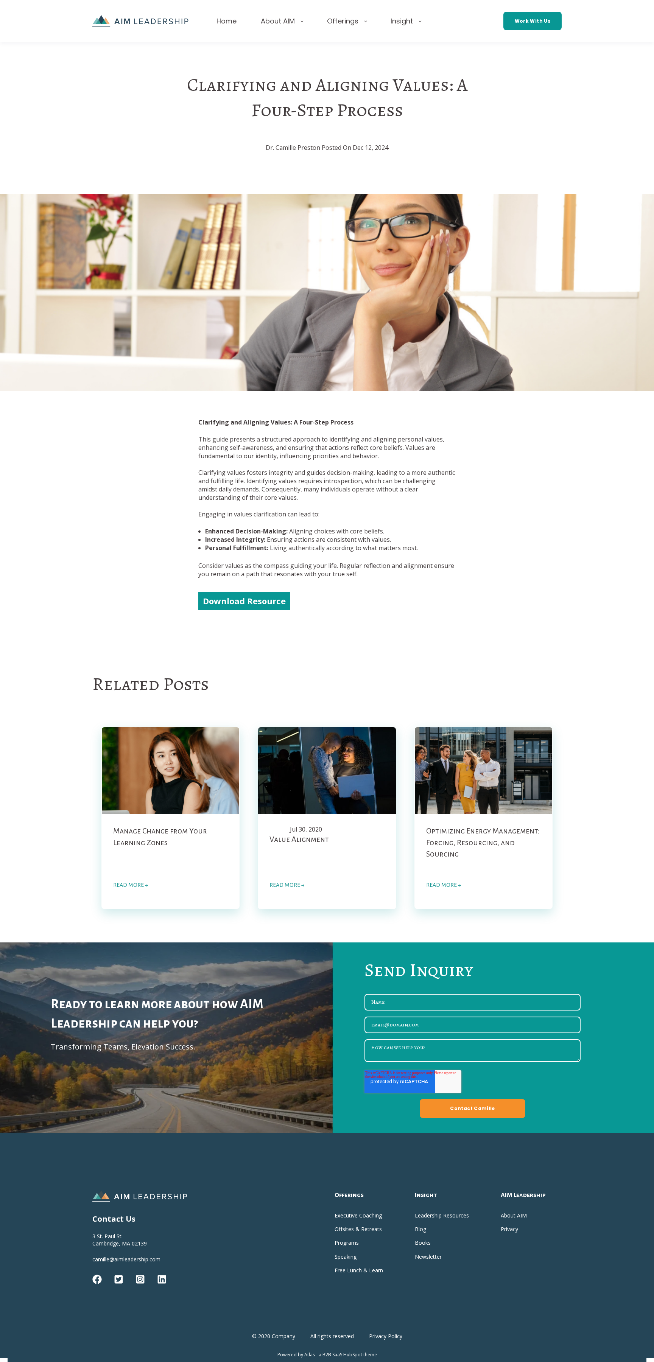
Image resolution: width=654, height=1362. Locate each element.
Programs (347, 1242)
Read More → (130, 885)
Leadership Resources (442, 1215)
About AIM (514, 1215)
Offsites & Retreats (358, 1229)
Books (423, 1242)
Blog (420, 1229)
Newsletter (428, 1256)
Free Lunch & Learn (359, 1270)
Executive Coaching (358, 1215)
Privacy (509, 1229)
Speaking (346, 1256)
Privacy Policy (385, 1336)
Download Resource (244, 600)
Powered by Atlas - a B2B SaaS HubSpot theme (327, 1354)
